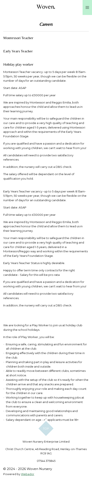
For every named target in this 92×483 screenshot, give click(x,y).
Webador (27, 474)
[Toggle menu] (87, 7)
